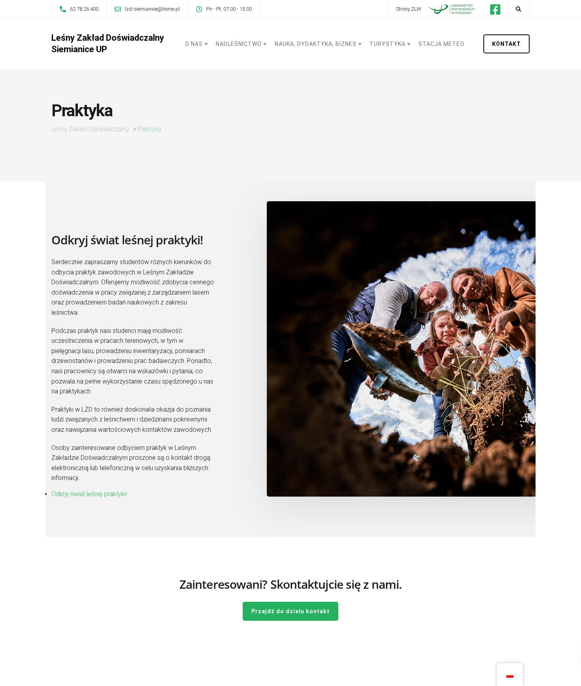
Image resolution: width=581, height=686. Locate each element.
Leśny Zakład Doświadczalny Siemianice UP (107, 43)
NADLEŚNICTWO (239, 44)
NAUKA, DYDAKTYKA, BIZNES (316, 44)
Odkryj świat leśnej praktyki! (89, 494)
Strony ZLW (408, 9)
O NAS (194, 44)
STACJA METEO (441, 44)
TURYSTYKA (388, 44)
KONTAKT (506, 44)
